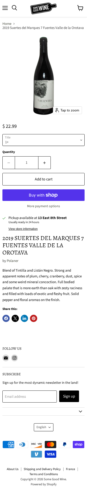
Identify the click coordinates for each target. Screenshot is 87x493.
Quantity (8, 152)
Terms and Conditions (43, 474)
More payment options (43, 206)
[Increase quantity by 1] (44, 162)
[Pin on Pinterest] (33, 318)
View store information (23, 229)
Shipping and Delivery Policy (42, 469)
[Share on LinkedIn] (24, 318)
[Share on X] (15, 318)
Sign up (69, 396)
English (41, 427)
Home (6, 24)
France (70, 469)
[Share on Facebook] (6, 318)
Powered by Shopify (44, 484)
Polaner (12, 260)
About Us (12, 469)
